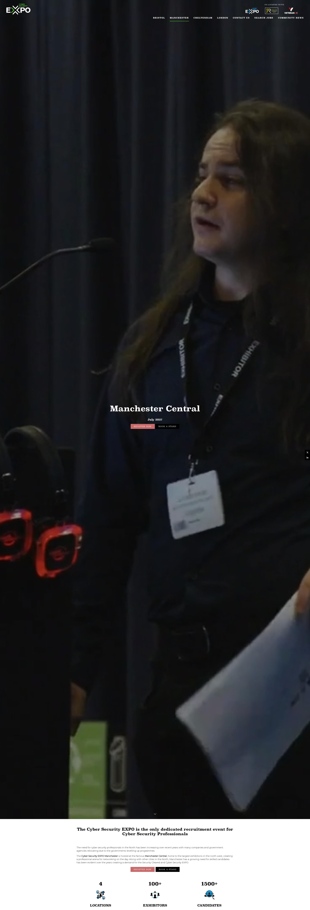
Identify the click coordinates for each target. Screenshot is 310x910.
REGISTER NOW (143, 426)
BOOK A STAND (167, 426)
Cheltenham (203, 18)
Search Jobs (263, 18)
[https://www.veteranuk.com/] (294, 13)
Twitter (307, 452)
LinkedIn (307, 457)
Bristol (159, 18)
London (222, 18)
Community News (291, 18)
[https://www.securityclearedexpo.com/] (255, 13)
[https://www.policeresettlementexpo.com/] (274, 13)
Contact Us (241, 18)
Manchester (179, 18)
